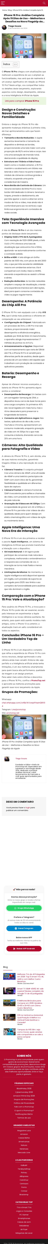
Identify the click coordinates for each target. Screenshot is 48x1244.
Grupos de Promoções (24, 1099)
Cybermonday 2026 (24, 1092)
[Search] (44, 3)
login (28, 807)
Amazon (24, 1134)
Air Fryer (24, 1229)
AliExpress (24, 1176)
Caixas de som (24, 1222)
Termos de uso (24, 1118)
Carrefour (24, 1180)
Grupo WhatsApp (25, 908)
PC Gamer (24, 1215)
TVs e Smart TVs (24, 1207)
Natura (24, 1145)
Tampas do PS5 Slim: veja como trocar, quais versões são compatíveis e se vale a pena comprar (30, 1033)
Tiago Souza (14, 26)
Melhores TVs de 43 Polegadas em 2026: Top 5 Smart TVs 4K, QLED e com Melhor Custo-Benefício (31, 978)
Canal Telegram (25, 928)
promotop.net (13, 713)
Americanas (24, 1141)
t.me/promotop (19, 709)
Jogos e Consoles (24, 1211)
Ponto (24, 1187)
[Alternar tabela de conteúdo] (14, 64)
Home (4, 10)
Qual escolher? (28, 983)
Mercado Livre (24, 1152)
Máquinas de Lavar (24, 1233)
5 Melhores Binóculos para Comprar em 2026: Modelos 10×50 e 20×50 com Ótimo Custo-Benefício (29, 1004)
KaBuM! (24, 1165)
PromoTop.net (38, 680)
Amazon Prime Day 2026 (24, 1096)
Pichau (24, 1172)
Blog (10, 10)
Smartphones (24, 1218)
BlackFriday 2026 (24, 1088)
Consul (24, 1191)
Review (19, 983)
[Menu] (3, 3)
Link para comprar (22, 100)
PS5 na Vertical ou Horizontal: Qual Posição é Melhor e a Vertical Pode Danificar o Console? (30, 1019)
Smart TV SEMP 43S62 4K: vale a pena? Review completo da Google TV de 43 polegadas (30, 991)
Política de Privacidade (24, 1103)
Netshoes (24, 1149)
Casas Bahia (24, 1138)
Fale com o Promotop (24, 1107)
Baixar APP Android (26, 949)
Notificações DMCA (24, 1114)
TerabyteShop (24, 1169)
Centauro (24, 1183)
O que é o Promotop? (24, 1110)
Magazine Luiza (24, 1130)
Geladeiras (24, 1225)
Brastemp (24, 1194)
